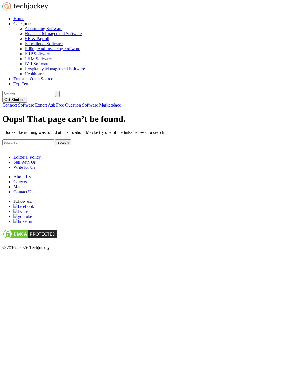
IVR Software (37, 63)
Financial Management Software (53, 33)
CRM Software (38, 58)
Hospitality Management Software (55, 68)
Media (19, 186)
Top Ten (20, 83)
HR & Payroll (37, 38)
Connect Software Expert (24, 105)
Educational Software (44, 43)
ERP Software (37, 53)
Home (18, 18)
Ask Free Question (64, 105)
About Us (22, 176)
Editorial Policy (27, 157)
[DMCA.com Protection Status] (30, 238)
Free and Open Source (33, 78)
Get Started (14, 100)
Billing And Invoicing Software (52, 48)
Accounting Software (43, 28)
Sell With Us (24, 162)
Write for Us (24, 167)
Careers (20, 181)
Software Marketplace (101, 105)
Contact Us (23, 191)
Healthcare (34, 73)
